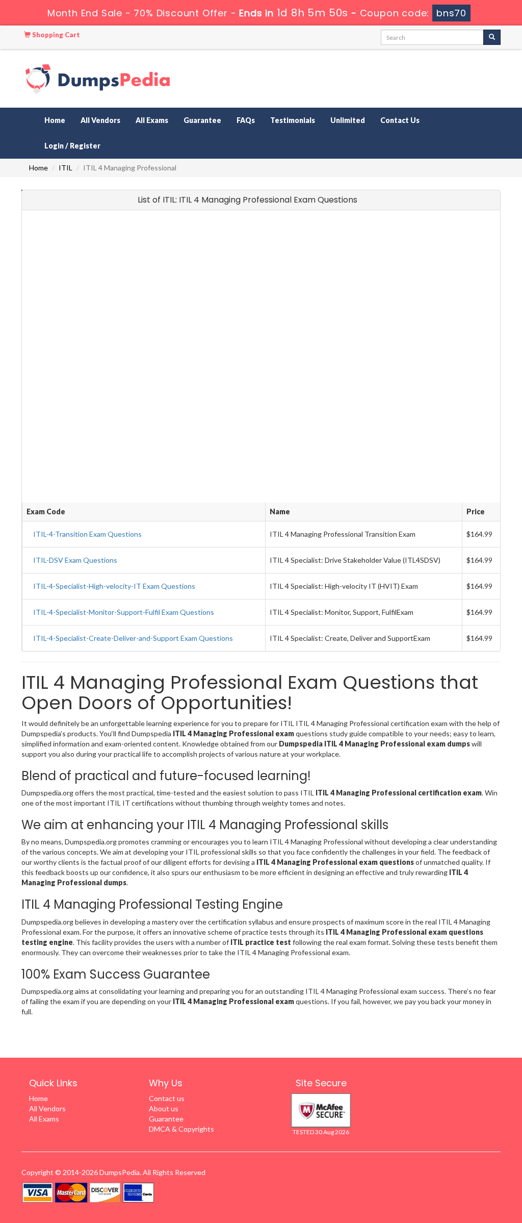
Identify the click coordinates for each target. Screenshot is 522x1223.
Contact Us (400, 120)
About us (163, 1108)
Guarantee (202, 120)
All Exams (152, 120)
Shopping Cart (55, 35)
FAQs (246, 120)
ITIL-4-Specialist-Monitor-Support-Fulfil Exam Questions (123, 612)
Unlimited (347, 120)
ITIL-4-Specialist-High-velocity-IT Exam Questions (114, 586)
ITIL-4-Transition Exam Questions (87, 534)
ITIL (65, 167)
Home (54, 120)
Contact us (167, 1098)
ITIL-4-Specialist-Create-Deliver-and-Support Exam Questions (133, 638)
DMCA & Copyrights (181, 1129)
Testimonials (292, 120)
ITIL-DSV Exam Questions (75, 560)
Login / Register (72, 145)
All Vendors (100, 120)
